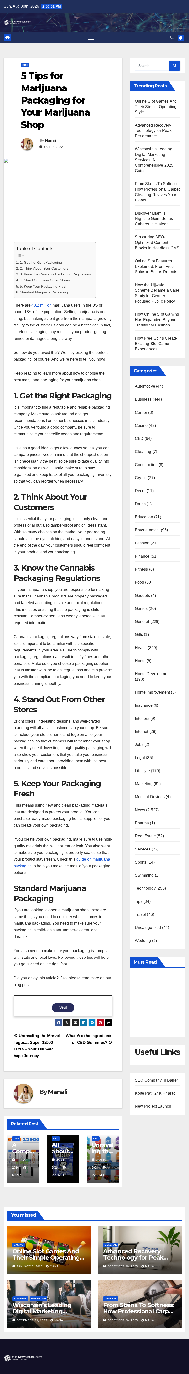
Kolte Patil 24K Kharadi (156, 1093)
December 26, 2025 (123, 1320)
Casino (141, 425)
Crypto (141, 478)
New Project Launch (153, 1106)
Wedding (143, 941)
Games (141, 608)
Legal (140, 758)
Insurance (144, 705)
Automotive (145, 386)
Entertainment (147, 530)
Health (141, 648)
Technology (145, 888)
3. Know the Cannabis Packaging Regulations (55, 274)
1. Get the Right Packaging (41, 262)
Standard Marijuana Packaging (44, 292)
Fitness (141, 569)
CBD (25, 65)
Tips (138, 901)
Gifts (139, 635)
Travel (140, 914)
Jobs (139, 744)
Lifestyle (142, 771)
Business (143, 399)
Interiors (142, 718)
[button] (172, 38)
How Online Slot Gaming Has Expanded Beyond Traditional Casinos (157, 319)
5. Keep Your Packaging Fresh (43, 286)
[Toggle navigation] (91, 37)
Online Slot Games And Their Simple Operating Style (156, 106)
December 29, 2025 (32, 1320)
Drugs (140, 504)
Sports (140, 862)
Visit (63, 1008)
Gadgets (142, 595)
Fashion (142, 543)
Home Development (153, 674)
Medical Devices (150, 797)
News (140, 810)
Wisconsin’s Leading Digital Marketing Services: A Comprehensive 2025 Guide (154, 160)
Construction (146, 465)
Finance (142, 556)
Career (141, 412)
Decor (140, 491)
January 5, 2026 (30, 1266)
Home (140, 661)
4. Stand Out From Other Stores (45, 280)
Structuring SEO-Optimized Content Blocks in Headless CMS (157, 242)
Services (143, 849)
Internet (141, 731)
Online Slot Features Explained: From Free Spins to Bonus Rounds (156, 266)
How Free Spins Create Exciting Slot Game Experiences (156, 343)
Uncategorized (148, 927)
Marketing (144, 784)
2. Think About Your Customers (44, 268)
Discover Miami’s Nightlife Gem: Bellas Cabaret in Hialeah (154, 218)
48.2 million (42, 305)
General (142, 621)
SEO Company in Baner (156, 1080)
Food (139, 582)
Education (144, 517)
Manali (50, 140)
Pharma (142, 823)
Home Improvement (152, 692)
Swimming (144, 875)
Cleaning (143, 452)
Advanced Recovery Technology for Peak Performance (153, 130)
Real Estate (145, 836)
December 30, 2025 (123, 1266)
